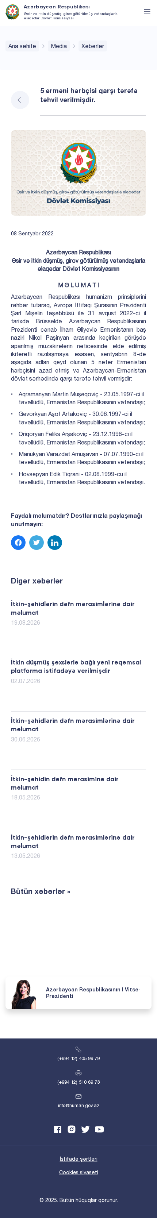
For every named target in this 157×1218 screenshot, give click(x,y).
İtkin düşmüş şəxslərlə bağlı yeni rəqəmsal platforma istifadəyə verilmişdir (76, 666)
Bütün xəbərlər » (40, 891)
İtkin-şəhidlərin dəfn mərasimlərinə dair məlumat (73, 608)
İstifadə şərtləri (78, 1159)
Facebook (18, 542)
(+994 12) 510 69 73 (78, 1082)
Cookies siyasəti (78, 1172)
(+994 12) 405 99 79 (78, 1058)
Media (59, 46)
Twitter (36, 542)
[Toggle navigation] (147, 11)
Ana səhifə (22, 46)
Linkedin (54, 542)
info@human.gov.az (78, 1105)
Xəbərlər (92, 46)
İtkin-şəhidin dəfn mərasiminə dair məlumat (65, 783)
